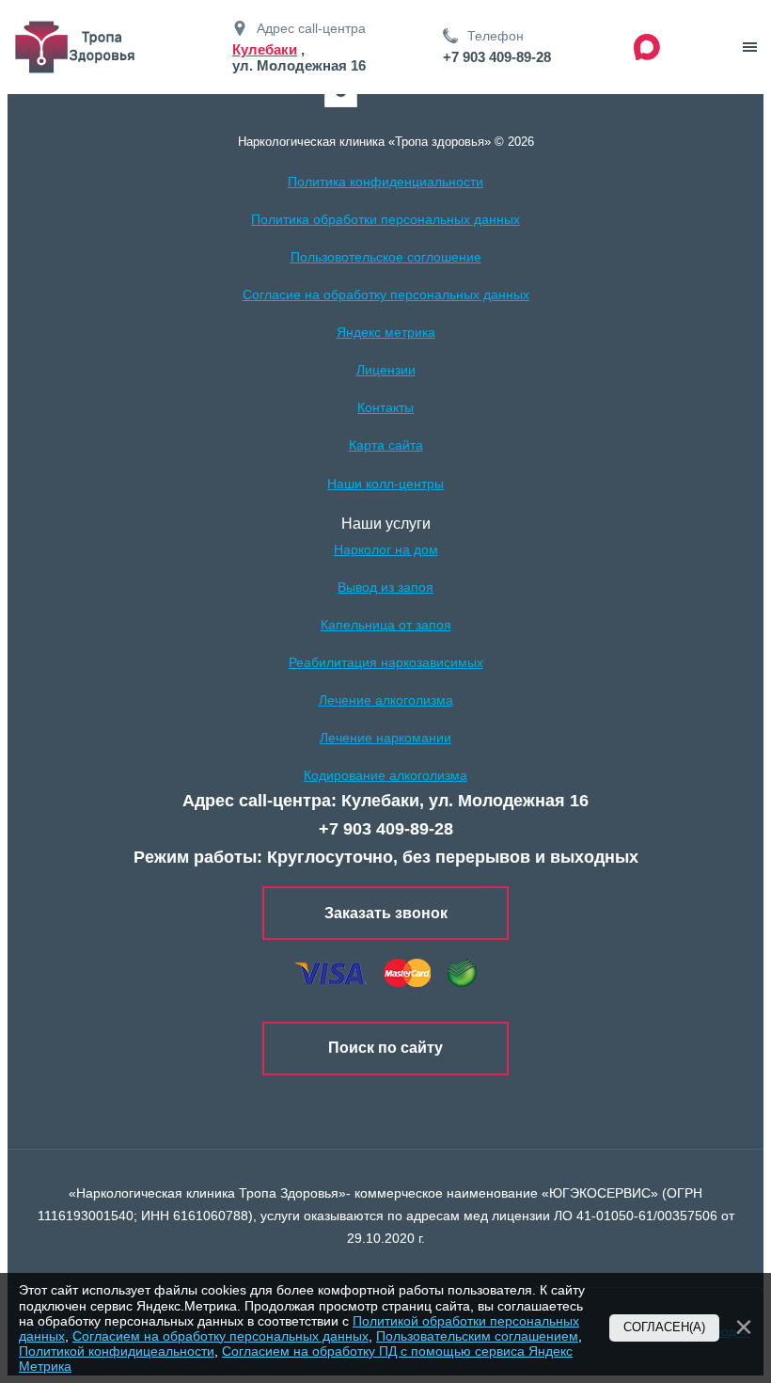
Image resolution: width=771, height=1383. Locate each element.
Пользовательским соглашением (477, 1335)
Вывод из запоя (385, 587)
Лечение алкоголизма (386, 699)
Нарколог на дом (386, 549)
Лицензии (386, 369)
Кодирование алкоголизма (385, 775)
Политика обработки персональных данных (385, 219)
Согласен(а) (664, 1327)
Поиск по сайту (385, 1048)
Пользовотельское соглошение (386, 256)
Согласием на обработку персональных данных (220, 1335)
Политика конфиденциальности (385, 181)
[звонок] (750, 47)
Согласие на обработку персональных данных (386, 294)
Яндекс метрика (386, 332)
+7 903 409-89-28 (497, 57)
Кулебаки (264, 49)
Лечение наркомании (385, 737)
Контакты (385, 407)
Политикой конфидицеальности (116, 1351)
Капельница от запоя (386, 624)
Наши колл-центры (385, 483)
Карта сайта (386, 445)
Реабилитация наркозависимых (386, 662)
